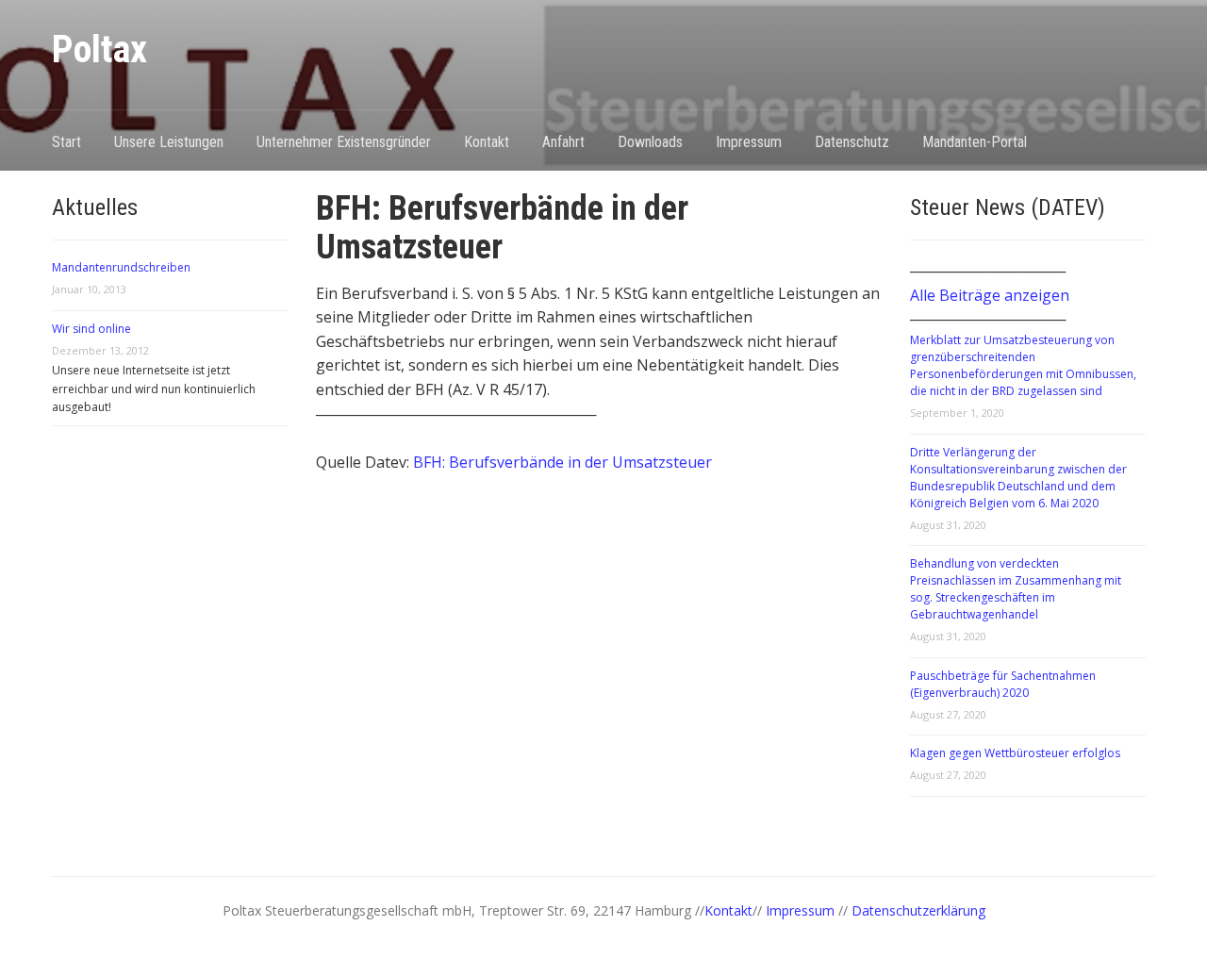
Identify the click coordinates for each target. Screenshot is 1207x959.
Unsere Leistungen (168, 142)
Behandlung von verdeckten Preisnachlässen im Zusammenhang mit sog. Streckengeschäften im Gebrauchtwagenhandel (1015, 588)
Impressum (749, 142)
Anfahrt (563, 142)
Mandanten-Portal (974, 142)
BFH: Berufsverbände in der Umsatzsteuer (562, 462)
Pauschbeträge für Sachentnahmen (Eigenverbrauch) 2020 (1003, 684)
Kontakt (486, 142)
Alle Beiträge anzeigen (989, 295)
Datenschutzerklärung (918, 910)
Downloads (650, 142)
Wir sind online (91, 329)
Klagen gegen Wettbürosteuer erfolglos (1015, 753)
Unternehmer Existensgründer (343, 142)
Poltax (99, 49)
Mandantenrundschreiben (121, 267)
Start (66, 142)
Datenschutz (852, 142)
